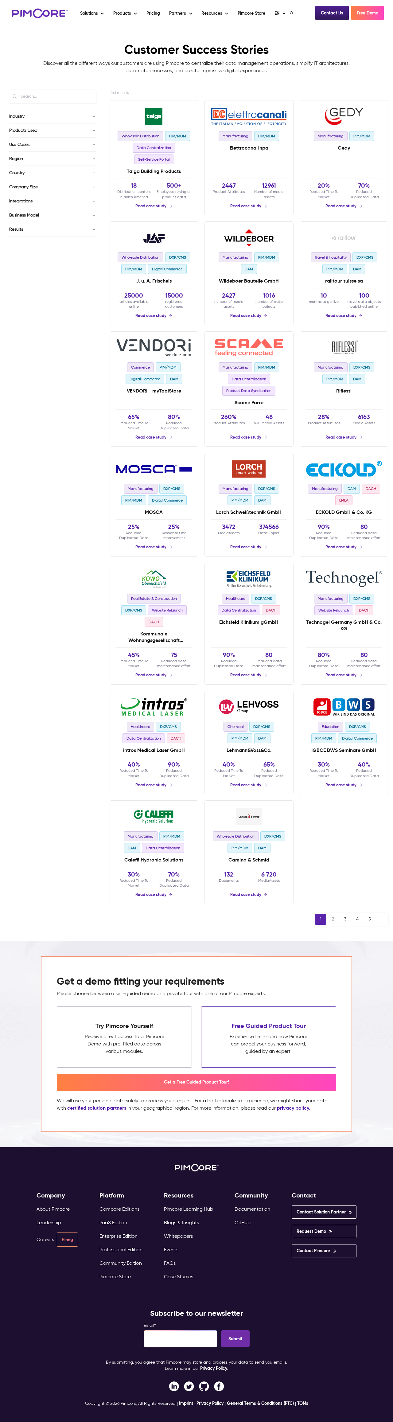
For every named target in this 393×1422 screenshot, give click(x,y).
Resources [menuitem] (178, 1195)
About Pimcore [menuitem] (53, 1209)
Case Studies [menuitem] (178, 1276)
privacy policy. (293, 1108)
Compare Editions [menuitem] (119, 1209)
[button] (153, 13)
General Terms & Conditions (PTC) (260, 1403)
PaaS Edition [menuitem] (113, 1222)
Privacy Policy (213, 1368)
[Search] (292, 13)
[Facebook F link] (174, 1386)
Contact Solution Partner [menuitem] (321, 1212)
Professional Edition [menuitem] (120, 1249)
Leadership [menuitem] (49, 1222)
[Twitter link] (189, 1386)
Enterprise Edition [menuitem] (118, 1236)
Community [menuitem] (251, 1195)
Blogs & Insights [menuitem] (181, 1222)
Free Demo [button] (367, 13)
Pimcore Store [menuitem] (115, 1276)
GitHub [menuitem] (243, 1222)
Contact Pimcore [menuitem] (313, 1250)
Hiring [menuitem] (67, 1239)
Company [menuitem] (51, 1195)
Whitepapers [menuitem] (178, 1236)
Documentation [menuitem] (252, 1209)
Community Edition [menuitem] (120, 1263)
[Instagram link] (204, 1386)
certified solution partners (96, 1108)
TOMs (302, 1403)
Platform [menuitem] (111, 1195)
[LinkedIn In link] (219, 1386)
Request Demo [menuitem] (311, 1231)
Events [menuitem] (171, 1249)
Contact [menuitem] (304, 1195)
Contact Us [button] (332, 13)
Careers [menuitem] (45, 1239)
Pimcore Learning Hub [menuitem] (188, 1209)
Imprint (186, 1403)
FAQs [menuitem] (170, 1263)
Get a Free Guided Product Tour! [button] (196, 1082)
